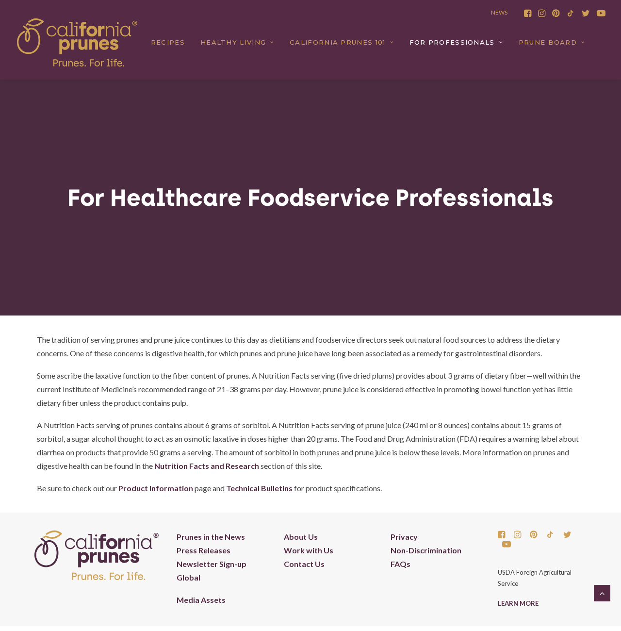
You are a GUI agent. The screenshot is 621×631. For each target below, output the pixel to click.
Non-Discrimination (426, 550)
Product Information (155, 488)
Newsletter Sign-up (211, 563)
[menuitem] (528, 13)
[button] (528, 13)
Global (188, 577)
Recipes (168, 42)
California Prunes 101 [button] (337, 42)
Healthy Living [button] (233, 42)
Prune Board (548, 42)
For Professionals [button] (452, 42)
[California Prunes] (77, 42)
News (499, 12)
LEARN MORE (518, 603)
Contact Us (304, 563)
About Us (301, 536)
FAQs (400, 563)
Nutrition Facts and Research (206, 465)
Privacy (404, 536)
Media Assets (201, 599)
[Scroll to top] (602, 592)
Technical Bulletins (259, 488)
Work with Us (308, 550)
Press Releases (203, 550)
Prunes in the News (211, 536)
